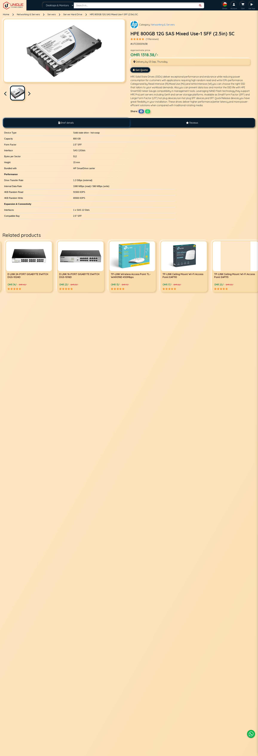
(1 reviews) (152, 39)
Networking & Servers (28, 14)
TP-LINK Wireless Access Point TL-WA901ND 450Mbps (76, 276)
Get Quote (141, 69)
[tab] (66, 122)
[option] (26, 266)
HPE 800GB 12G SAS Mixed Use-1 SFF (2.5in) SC (114, 14)
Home (6, 14)
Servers (51, 14)
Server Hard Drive (73, 14)
